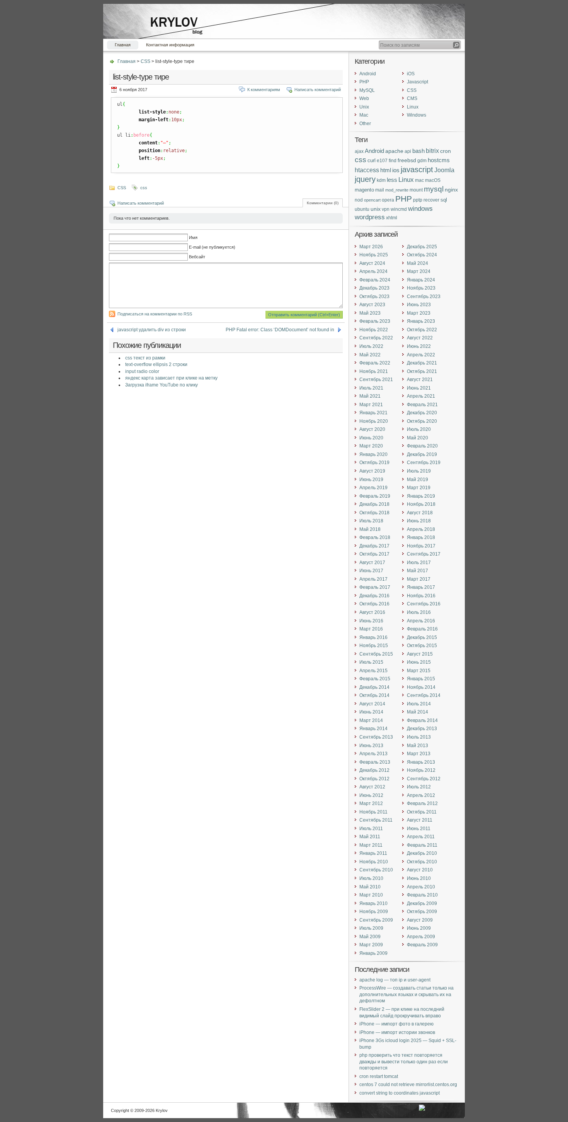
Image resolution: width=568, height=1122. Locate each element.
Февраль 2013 (374, 762)
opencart (372, 200)
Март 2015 (418, 670)
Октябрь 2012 (374, 778)
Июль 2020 (419, 429)
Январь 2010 (373, 903)
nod (359, 199)
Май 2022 (370, 355)
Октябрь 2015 (422, 645)
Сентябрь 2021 (376, 379)
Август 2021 (420, 379)
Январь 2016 (373, 637)
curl (371, 160)
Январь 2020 (373, 454)
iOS (411, 73)
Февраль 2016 (422, 629)
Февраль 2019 (374, 496)
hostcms (439, 160)
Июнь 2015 (419, 662)
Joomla (444, 169)
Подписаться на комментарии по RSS (154, 314)
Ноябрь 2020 (373, 421)
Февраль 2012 (422, 803)
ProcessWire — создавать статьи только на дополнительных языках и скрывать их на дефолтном (406, 994)
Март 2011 (371, 845)
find (392, 160)
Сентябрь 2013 (376, 737)
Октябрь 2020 (422, 421)
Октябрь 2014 (374, 695)
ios (396, 170)
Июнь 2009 (419, 928)
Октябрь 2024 (422, 255)
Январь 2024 (421, 280)
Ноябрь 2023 (421, 288)
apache (394, 151)
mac (419, 180)
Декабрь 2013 (422, 728)
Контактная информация (170, 44)
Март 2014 (371, 720)
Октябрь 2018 (374, 512)
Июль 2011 (371, 828)
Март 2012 (371, 803)
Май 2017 (417, 570)
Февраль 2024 (374, 280)
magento (364, 190)
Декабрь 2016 (374, 595)
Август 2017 (372, 562)
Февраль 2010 (422, 895)
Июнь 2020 (371, 438)
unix (376, 209)
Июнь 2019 (371, 479)
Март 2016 (371, 629)
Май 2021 (370, 396)
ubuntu (362, 209)
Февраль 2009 (422, 944)
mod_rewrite (396, 190)
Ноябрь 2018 (421, 504)
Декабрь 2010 (422, 853)
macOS (432, 180)
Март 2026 (371, 246)
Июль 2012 (419, 787)
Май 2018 (370, 529)
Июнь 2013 (371, 745)
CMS (412, 98)
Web (364, 98)
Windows (416, 115)
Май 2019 (417, 479)
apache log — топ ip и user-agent (394, 980)
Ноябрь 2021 (373, 371)
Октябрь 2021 (422, 371)
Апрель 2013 (373, 753)
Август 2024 (372, 263)
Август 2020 (372, 429)
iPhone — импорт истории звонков (397, 1032)
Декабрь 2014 (374, 687)
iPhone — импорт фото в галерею (396, 1024)
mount (416, 190)
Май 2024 (417, 263)
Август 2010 (420, 870)
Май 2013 (417, 745)
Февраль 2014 (422, 720)
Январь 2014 (373, 728)
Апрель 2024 (373, 271)
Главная (123, 44)
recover (431, 199)
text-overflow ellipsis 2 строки (156, 364)
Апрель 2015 (373, 670)
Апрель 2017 (373, 579)
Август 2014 (372, 704)
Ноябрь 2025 (373, 255)
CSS (145, 61)
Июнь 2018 (419, 521)
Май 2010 (370, 887)
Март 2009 (371, 944)
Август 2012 (372, 787)
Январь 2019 (421, 496)
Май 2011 (369, 836)
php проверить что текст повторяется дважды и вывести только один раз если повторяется (403, 1062)
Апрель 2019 (373, 487)
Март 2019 (418, 487)
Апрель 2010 (421, 887)
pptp (417, 199)
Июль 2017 (419, 562)
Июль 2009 (371, 928)
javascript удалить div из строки (151, 329)
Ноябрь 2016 (421, 595)
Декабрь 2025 (422, 246)
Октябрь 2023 (374, 296)
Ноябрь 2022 (373, 329)
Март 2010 (371, 895)
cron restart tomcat (378, 1076)
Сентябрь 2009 (376, 920)
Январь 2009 (373, 953)
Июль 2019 (419, 471)
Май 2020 (417, 438)
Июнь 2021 (419, 388)
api (408, 151)
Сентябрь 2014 (423, 695)
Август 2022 (420, 338)
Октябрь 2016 (374, 604)
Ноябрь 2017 (421, 546)
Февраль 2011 (422, 845)
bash (418, 150)
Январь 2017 (421, 587)
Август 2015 (420, 654)
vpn (385, 209)
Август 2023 (372, 304)
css (143, 187)
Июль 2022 (371, 346)
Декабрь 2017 (374, 546)
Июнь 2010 (419, 878)
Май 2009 (370, 936)
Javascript (417, 82)
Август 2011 (419, 820)
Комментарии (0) (322, 203)
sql (443, 200)
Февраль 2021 (422, 404)
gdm (422, 160)
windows (420, 208)
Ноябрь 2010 (373, 861)
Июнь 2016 (371, 621)
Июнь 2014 (371, 712)
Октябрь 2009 (422, 911)
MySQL (367, 90)
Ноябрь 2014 (421, 687)
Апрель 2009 (421, 936)
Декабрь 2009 (422, 903)
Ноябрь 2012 (421, 770)
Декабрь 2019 (422, 454)
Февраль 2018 (374, 537)
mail (379, 189)
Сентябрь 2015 (376, 654)
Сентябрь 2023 (423, 296)
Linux (412, 107)
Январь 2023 (421, 321)
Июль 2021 (371, 388)
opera (388, 200)
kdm (381, 180)
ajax (359, 151)
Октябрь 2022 (422, 329)
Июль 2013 (419, 737)
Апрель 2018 (421, 529)
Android (367, 73)
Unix (364, 107)
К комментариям (263, 89)
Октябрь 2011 (422, 812)
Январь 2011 (373, 853)
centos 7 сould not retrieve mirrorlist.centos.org (408, 1084)
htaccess (367, 170)
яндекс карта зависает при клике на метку (171, 378)
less (392, 180)
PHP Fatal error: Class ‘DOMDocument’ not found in (280, 329)
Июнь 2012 (371, 795)
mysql (434, 189)
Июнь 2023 (419, 304)
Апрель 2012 (421, 795)
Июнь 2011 (418, 828)
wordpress (370, 217)
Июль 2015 (371, 662)
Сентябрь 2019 (423, 462)
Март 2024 (418, 271)
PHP (364, 82)
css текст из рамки (145, 358)
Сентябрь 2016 (423, 604)
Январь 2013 (421, 762)
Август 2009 (420, 920)
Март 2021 (371, 404)
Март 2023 (418, 313)
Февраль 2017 (374, 587)
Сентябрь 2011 (376, 820)
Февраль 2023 (374, 321)
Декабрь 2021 (422, 363)
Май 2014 (417, 712)
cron (445, 151)
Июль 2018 (371, 521)
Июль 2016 (419, 612)
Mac (363, 115)
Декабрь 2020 (422, 412)
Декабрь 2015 (422, 637)
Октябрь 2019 (374, 462)
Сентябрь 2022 (376, 338)
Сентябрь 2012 (423, 778)
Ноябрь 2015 (373, 645)
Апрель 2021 (421, 396)
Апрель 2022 (421, 355)
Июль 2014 (419, 704)
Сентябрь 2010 (376, 870)
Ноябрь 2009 (373, 911)
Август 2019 (372, 471)
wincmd (399, 209)
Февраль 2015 (374, 678)
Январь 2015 (421, 678)
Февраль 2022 (374, 363)
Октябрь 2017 (374, 554)
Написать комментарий (317, 89)
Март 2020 (371, 446)
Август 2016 (372, 612)
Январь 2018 (421, 537)
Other (365, 123)
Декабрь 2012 (374, 770)
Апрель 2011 (421, 836)
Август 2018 (420, 512)
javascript (417, 169)
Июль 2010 (371, 878)
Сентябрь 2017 (423, 554)
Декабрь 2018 (374, 504)
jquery (365, 179)
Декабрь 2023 (374, 288)
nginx (451, 189)
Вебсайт (197, 256)
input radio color (142, 371)
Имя (193, 237)
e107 (382, 160)
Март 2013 (418, 753)
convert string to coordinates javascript (399, 1093)
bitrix (432, 150)
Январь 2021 (373, 412)
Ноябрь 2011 (373, 812)
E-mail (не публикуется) (212, 247)
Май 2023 (370, 313)
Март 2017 (418, 579)
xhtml (391, 217)
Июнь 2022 (419, 346)
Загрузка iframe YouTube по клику (161, 385)
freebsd (407, 160)
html (385, 170)
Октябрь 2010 (422, 861)
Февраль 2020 (422, 446)
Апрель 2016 (421, 621)
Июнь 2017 (371, 570)
